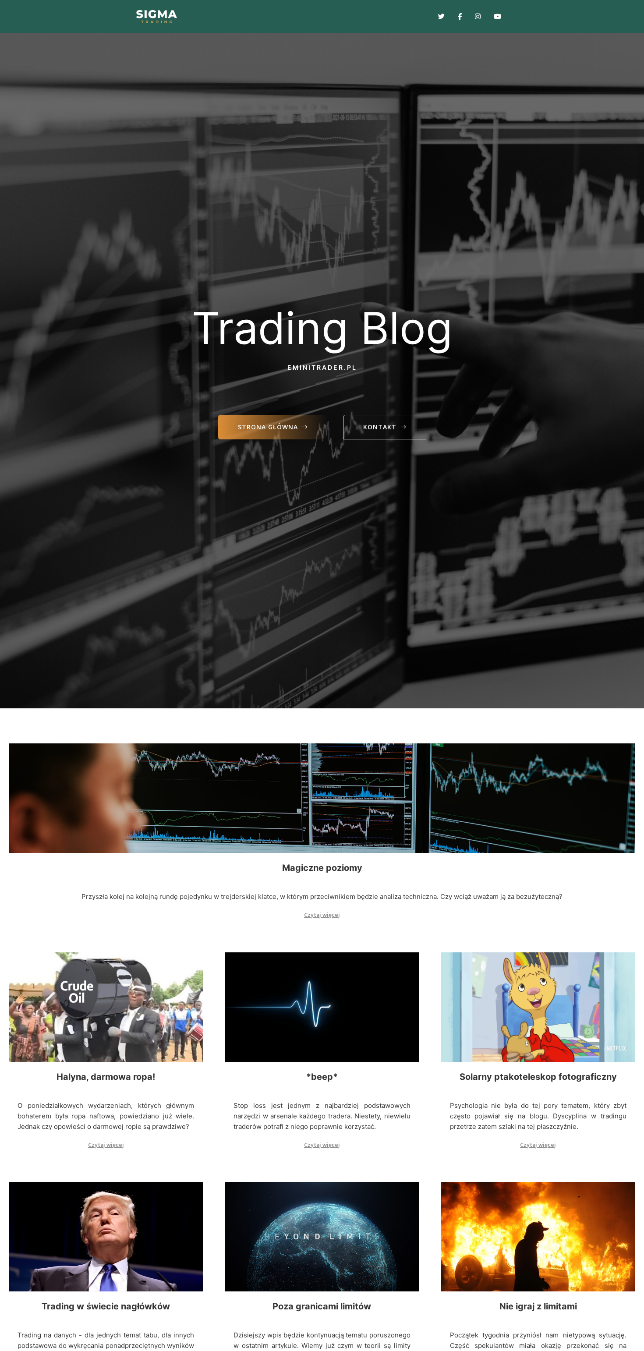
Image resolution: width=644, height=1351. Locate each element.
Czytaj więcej (322, 915)
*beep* (322, 1077)
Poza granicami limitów (321, 1306)
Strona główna (268, 427)
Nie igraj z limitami (538, 1306)
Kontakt (379, 427)
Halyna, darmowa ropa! (106, 1077)
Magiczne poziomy (322, 868)
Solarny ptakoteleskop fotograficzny (538, 1077)
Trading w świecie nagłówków (106, 1306)
